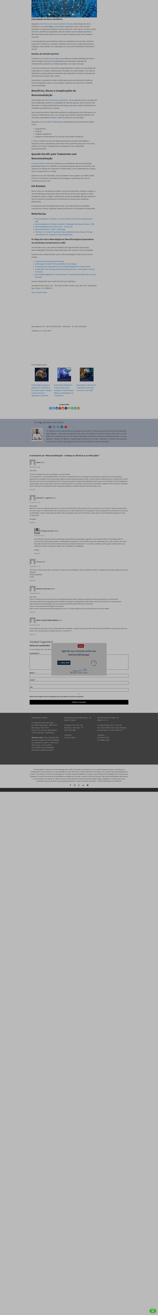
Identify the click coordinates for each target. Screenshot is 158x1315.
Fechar (81, 646)
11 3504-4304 (63, 662)
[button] (153, 1311)
